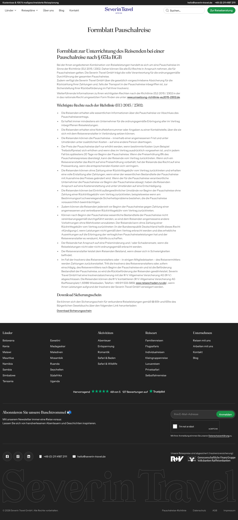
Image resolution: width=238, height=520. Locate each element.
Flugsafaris (152, 346)
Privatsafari (152, 369)
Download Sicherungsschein (74, 310)
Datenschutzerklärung (219, 435)
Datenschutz (199, 510)
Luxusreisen (152, 363)
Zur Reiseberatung (221, 10)
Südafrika (56, 375)
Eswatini (55, 340)
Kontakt (198, 352)
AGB (214, 510)
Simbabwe (9, 375)
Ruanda (55, 363)
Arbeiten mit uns (203, 346)
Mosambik (56, 357)
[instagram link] (18, 456)
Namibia (8, 363)
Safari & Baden (107, 357)
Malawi (7, 352)
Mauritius (8, 357)
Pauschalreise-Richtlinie (174, 510)
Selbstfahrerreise (155, 375)
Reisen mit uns (202, 340)
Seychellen (56, 369)
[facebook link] (7, 456)
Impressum (229, 510)
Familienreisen (154, 340)
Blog (195, 357)
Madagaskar (57, 346)
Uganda (55, 381)
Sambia (7, 369)
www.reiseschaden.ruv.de (151, 282)
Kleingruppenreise (156, 357)
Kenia (6, 346)
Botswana (8, 340)
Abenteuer (104, 340)
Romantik (104, 352)
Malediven (56, 352)
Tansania (8, 381)
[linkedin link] (28, 456)
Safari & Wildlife (107, 363)
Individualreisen (154, 352)
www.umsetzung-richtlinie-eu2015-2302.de (153, 97)
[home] (119, 10)
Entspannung (106, 346)
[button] (11, 10)
